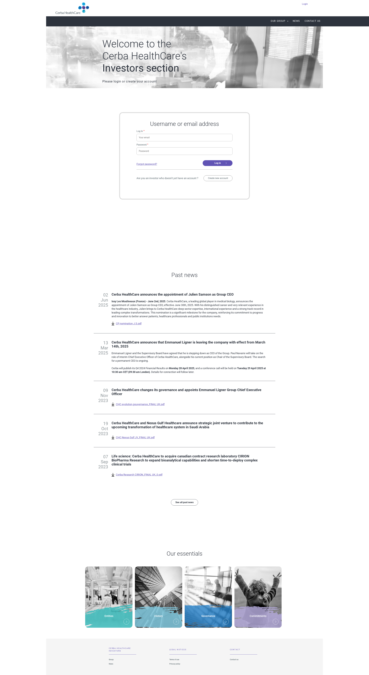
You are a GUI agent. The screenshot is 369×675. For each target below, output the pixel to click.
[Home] (71, 8)
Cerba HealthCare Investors (120, 649)
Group (111, 660)
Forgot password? (147, 164)
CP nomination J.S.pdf (129, 323)
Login (305, 4)
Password (142, 145)
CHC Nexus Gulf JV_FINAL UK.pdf (135, 437)
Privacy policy (174, 664)
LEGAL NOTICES (177, 650)
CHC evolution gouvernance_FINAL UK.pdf (140, 404)
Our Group (278, 21)
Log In (140, 131)
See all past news (184, 502)
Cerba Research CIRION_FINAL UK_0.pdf (139, 474)
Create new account (218, 178)
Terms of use (174, 660)
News (296, 21)
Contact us (313, 21)
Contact (235, 650)
